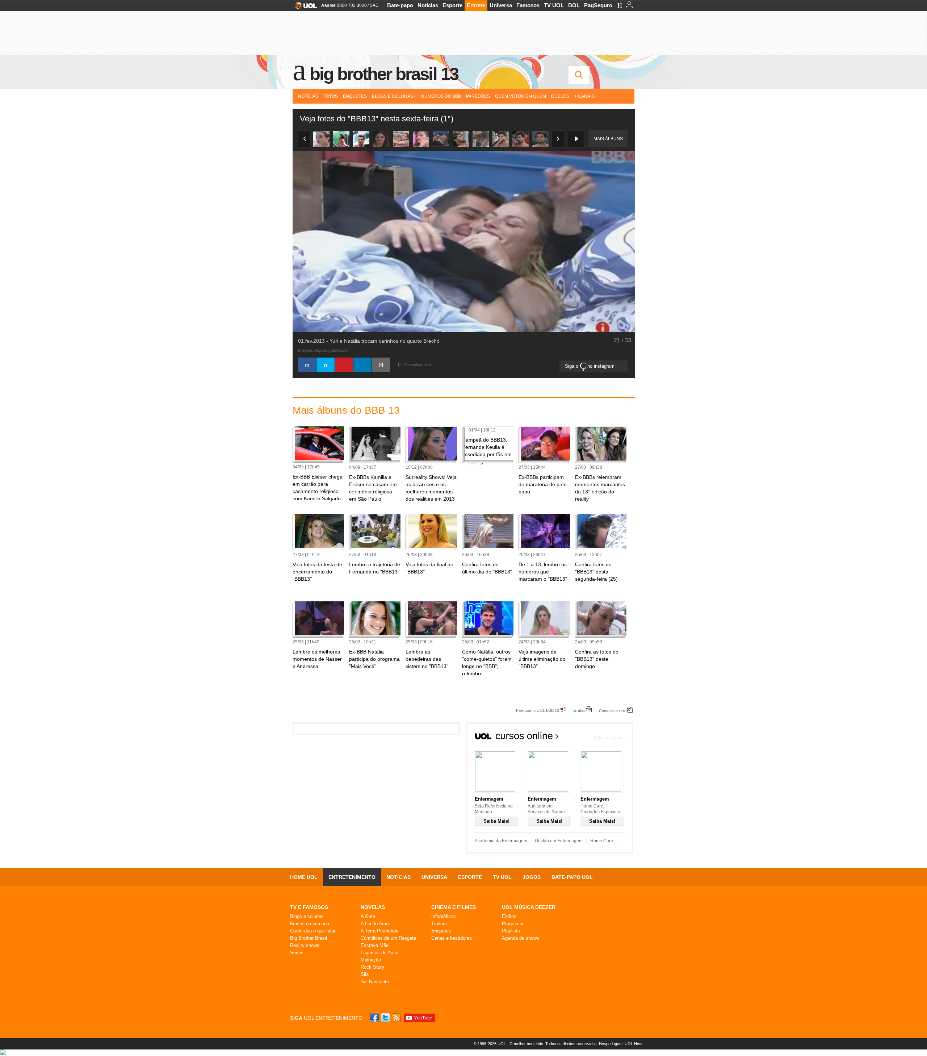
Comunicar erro (612, 711)
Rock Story (372, 967)
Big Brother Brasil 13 (384, 74)
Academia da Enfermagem (501, 840)
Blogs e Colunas (392, 96)
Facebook (375, 1017)
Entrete (476, 5)
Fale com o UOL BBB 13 (537, 710)
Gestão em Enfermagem (559, 840)
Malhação (371, 960)
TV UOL (554, 5)
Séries (296, 952)
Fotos (330, 96)
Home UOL (304, 877)
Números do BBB (441, 96)
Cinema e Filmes (453, 907)
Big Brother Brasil (308, 938)
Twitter (386, 1017)
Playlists (511, 931)
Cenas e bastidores (451, 938)
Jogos (532, 877)
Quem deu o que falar (312, 931)
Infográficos (443, 916)
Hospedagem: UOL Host (620, 1044)
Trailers (439, 923)
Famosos (528, 5)
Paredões (478, 96)
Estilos (509, 916)
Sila (365, 974)
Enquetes (355, 96)
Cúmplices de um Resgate (388, 938)
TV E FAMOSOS (309, 907)
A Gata (368, 916)
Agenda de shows (520, 938)
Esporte (452, 5)
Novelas (373, 907)
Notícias (428, 5)
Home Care (601, 840)
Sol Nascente (375, 981)
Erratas (579, 710)
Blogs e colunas (307, 916)
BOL (574, 5)
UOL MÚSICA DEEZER (528, 907)
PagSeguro (598, 5)
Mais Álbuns (608, 138)
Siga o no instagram (590, 366)
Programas (513, 923)
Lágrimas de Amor (380, 952)
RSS (396, 1017)
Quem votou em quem (520, 96)
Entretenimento (352, 877)
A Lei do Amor (375, 923)
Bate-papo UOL (572, 877)
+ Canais (584, 96)
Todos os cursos (609, 737)
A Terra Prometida (379, 931)
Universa (501, 5)
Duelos (560, 96)
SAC (374, 5)
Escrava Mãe (375, 945)
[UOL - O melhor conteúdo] (303, 8)
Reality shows (304, 945)
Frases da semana (309, 923)
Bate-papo (400, 5)
